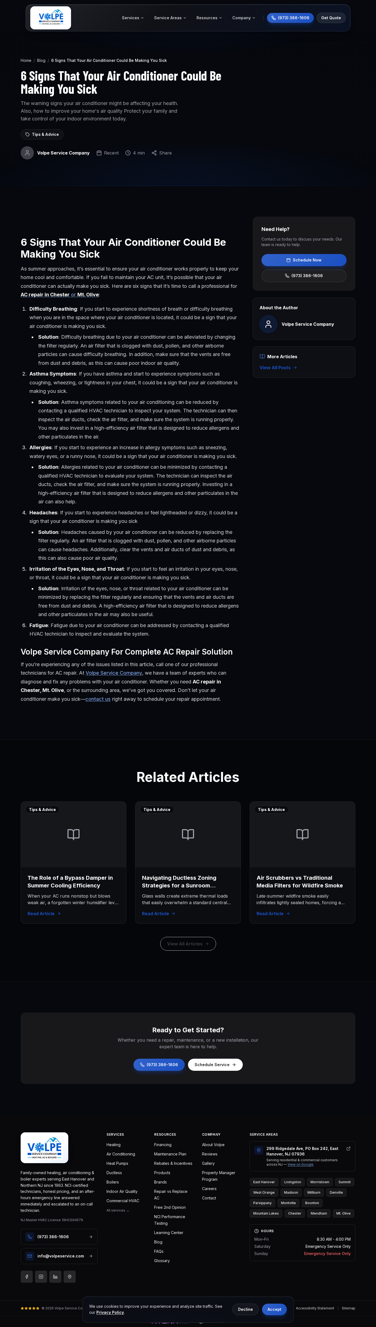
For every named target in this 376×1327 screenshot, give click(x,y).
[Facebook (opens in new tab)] (27, 1277)
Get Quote (331, 17)
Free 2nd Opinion (170, 1207)
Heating (114, 1144)
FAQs (159, 1251)
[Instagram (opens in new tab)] (41, 1277)
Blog (41, 60)
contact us (98, 699)
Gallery (208, 1163)
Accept (274, 1309)
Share (165, 153)
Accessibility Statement (315, 1308)
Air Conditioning (121, 1154)
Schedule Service (212, 1064)
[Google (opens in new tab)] (70, 1277)
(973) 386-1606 (307, 275)
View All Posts (275, 367)
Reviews (209, 1154)
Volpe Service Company (114, 673)
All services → (118, 1210)
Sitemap (348, 1308)
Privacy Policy (110, 1312)
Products (162, 1172)
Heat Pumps (117, 1163)
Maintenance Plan (170, 1154)
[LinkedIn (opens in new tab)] (55, 1277)
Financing (162, 1144)
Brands (160, 1182)
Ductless (114, 1172)
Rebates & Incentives (173, 1163)
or (60, 294)
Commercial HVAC (123, 1200)
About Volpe (213, 1144)
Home (26, 60)
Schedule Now (307, 260)
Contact (209, 1198)
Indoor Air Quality (122, 1191)
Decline (245, 1309)
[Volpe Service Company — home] (50, 17)
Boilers (113, 1182)
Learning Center (168, 1232)
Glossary (162, 1260)
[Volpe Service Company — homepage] (44, 1147)
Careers (209, 1188)
